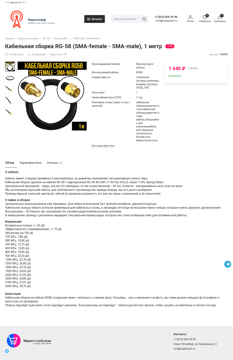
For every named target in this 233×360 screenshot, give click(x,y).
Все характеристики (103, 145)
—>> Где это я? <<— (15, 2)
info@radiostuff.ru (184, 348)
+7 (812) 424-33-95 (166, 16)
